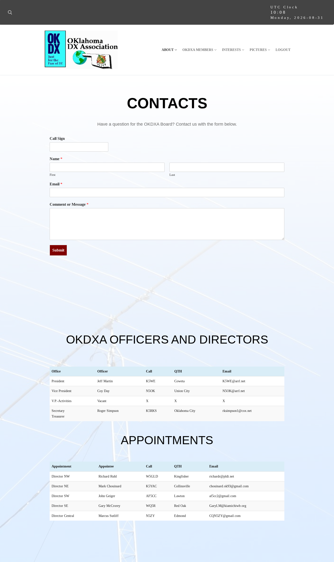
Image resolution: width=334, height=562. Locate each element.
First (53, 175)
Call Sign (57, 138)
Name (56, 159)
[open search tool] (10, 12)
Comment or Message (69, 204)
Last (172, 175)
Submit (58, 250)
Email (56, 184)
